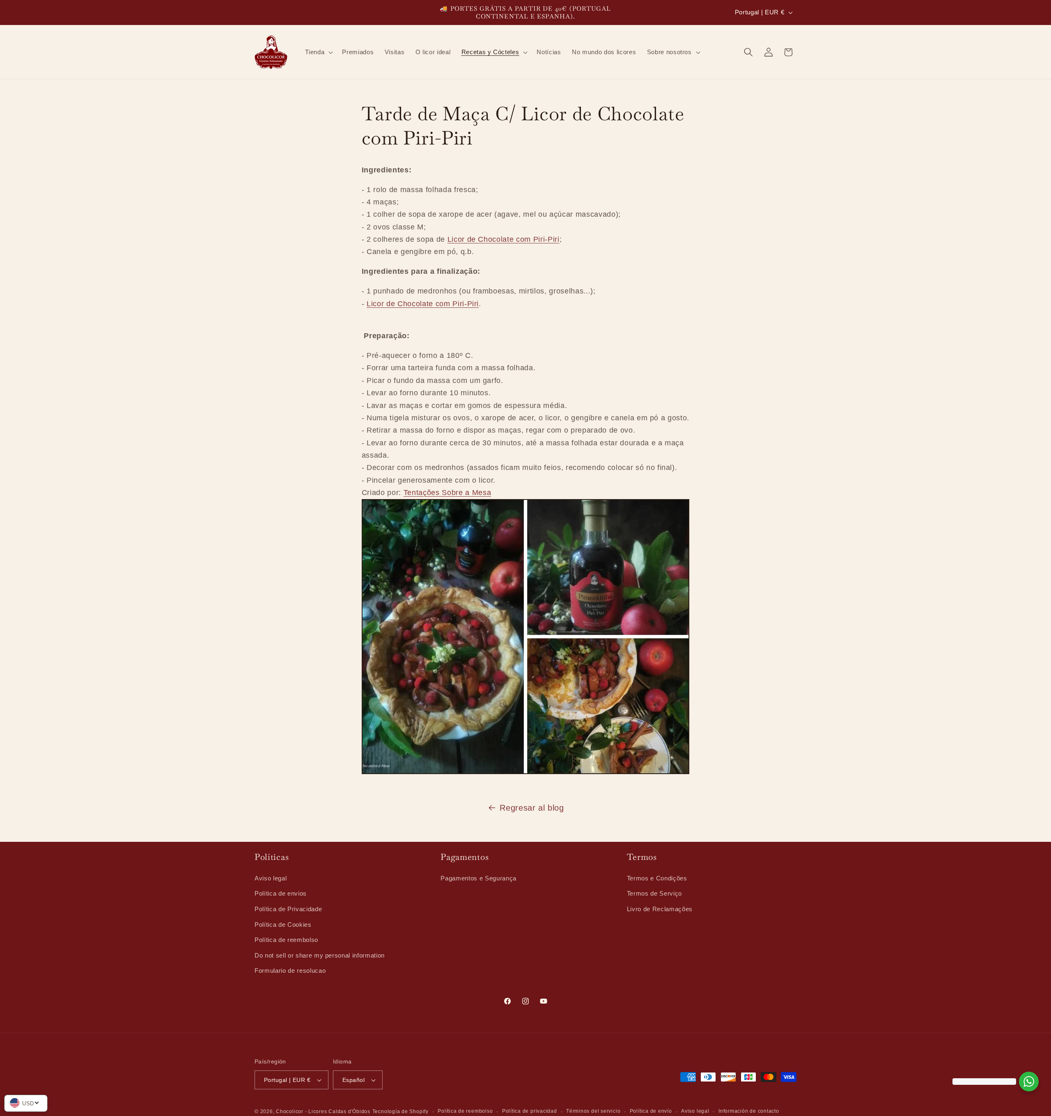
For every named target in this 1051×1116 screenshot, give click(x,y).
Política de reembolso (286, 939)
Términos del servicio (593, 1111)
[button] (318, 52)
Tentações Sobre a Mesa (447, 493)
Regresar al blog (532, 807)
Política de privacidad (529, 1111)
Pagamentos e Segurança (478, 877)
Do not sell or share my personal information (320, 954)
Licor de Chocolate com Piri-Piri (503, 240)
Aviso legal (271, 877)
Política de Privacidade (288, 908)
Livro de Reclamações (660, 908)
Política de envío (651, 1111)
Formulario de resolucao (290, 970)
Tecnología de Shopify (400, 1111)
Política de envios (281, 893)
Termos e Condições (657, 877)
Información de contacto (748, 1111)
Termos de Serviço (654, 893)
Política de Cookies (283, 924)
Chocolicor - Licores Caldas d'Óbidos (323, 1111)
